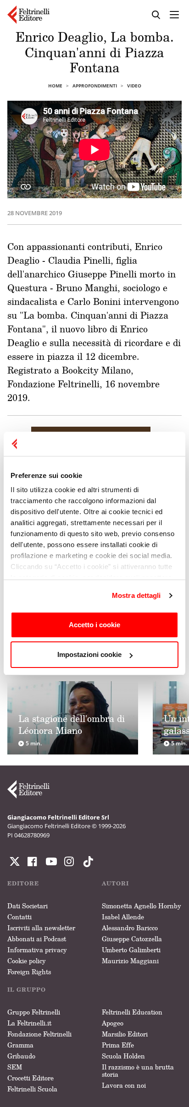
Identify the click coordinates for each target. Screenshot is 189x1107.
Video (134, 85)
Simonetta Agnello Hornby (141, 906)
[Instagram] (86, 861)
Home (55, 85)
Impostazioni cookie (89, 654)
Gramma (20, 1045)
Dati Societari (27, 906)
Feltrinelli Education (132, 1012)
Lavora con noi (124, 1085)
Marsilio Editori (125, 1034)
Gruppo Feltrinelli (33, 1012)
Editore (23, 883)
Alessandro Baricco (130, 928)
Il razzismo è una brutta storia (138, 1070)
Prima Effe (118, 1045)
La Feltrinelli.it (29, 1023)
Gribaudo (21, 1056)
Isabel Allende (123, 917)
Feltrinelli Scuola (32, 1089)
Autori (115, 883)
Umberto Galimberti (131, 950)
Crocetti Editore (30, 1078)
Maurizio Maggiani (130, 961)
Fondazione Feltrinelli (39, 1034)
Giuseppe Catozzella (132, 939)
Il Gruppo (26, 989)
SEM (14, 1067)
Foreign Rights (29, 972)
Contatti (19, 917)
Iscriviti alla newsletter (41, 928)
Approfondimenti (94, 85)
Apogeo (112, 1023)
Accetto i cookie (94, 625)
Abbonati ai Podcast (36, 939)
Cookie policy (26, 961)
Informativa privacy (37, 950)
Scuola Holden (123, 1056)
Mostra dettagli (136, 595)
